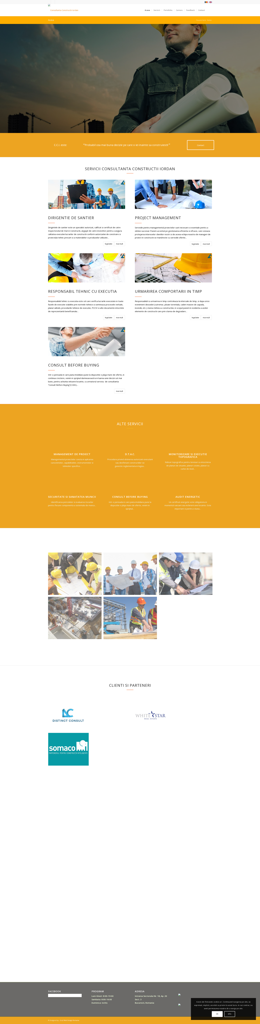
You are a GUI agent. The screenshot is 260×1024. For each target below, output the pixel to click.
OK (217, 1014)
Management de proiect (72, 454)
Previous (6, 78)
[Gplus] (57, 2)
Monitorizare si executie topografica (188, 455)
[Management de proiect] (72, 443)
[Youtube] (53, 2)
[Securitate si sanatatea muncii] (72, 486)
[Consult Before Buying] (130, 486)
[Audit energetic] (188, 486)
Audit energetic (188, 496)
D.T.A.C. (130, 454)
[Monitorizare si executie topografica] (188, 443)
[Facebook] (49, 2)
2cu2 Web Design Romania (69, 1020)
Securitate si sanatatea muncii (72, 496)
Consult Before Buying (130, 496)
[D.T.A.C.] (130, 443)
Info (229, 1014)
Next (254, 78)
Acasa (51, 20)
